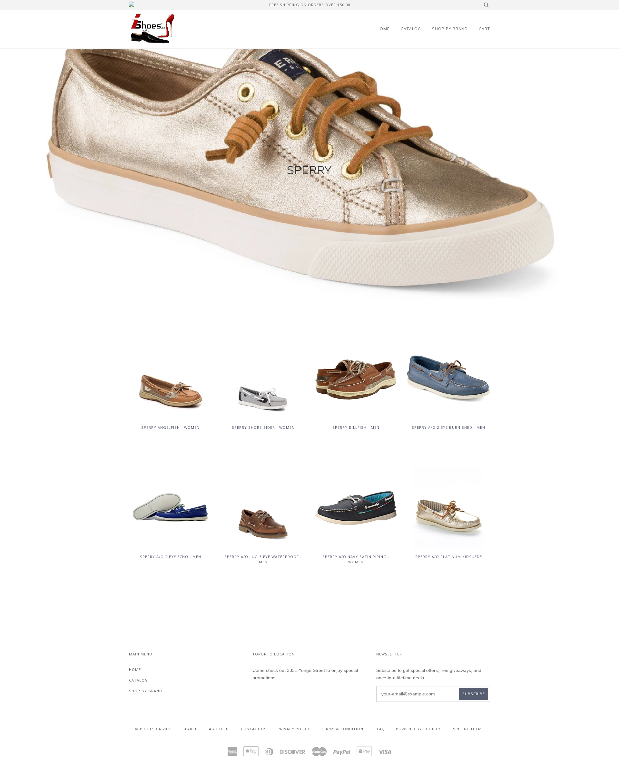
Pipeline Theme (468, 728)
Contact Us (254, 728)
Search (190, 728)
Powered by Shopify (418, 728)
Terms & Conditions (343, 728)
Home (383, 29)
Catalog (411, 29)
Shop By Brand (450, 29)
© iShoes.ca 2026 (153, 728)
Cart (484, 29)
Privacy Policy (294, 728)
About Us (219, 728)
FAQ (381, 728)
